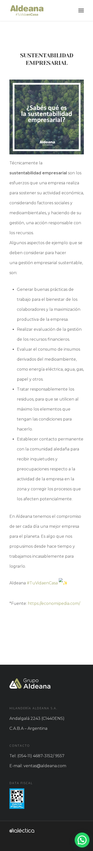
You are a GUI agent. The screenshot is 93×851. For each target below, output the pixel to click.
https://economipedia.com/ (54, 603)
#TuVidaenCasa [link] (42, 583)
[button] (82, 840)
